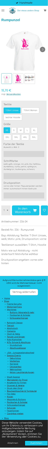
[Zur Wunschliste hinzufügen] (44, 210)
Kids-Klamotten (14, 340)
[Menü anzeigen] (3, 10)
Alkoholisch (12, 328)
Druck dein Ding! (14, 388)
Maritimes (11, 310)
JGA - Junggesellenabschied (20, 353)
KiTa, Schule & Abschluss (18, 342)
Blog (6, 418)
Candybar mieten (15, 414)
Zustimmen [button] (36, 443)
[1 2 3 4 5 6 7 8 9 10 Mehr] (6, 210)
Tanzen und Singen (16, 337)
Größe (7, 124)
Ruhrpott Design (15, 323)
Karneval (14, 364)
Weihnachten (16, 370)
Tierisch (10, 326)
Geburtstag (15, 358)
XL (34, 130)
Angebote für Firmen (16, 383)
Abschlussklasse (18, 348)
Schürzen (11, 408)
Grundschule (16, 345)
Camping (11, 331)
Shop (6, 301)
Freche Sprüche (14, 304)
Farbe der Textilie (14, 144)
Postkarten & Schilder (20, 315)
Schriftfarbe (11, 161)
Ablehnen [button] (12, 443)
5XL (34, 137)
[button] (6, 78)
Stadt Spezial (13, 377)
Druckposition (12, 183)
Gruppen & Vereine (15, 386)
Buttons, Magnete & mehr (22, 313)
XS (7, 130)
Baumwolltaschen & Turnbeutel (22, 391)
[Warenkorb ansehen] (45, 10)
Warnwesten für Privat (17, 380)
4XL (25, 137)
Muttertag (15, 361)
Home (7, 298)
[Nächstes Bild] (42, 49)
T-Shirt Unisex (12, 110)
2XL (7, 137)
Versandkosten (13, 94)
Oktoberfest (15, 367)
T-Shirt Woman (30, 110)
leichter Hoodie (13, 117)
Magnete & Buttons (16, 400)
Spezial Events (14, 356)
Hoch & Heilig (13, 334)
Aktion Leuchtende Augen (22, 372)
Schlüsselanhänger (19, 318)
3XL (16, 137)
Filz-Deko (11, 394)
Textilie (8, 104)
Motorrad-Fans (14, 307)
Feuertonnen (13, 411)
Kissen (10, 397)
